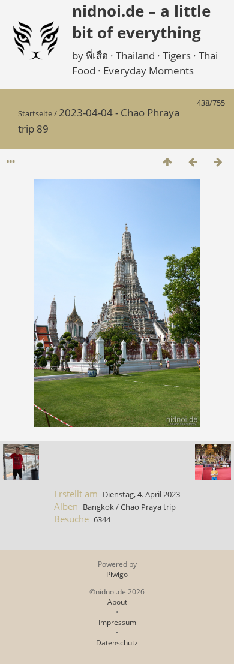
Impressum (117, 622)
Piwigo (117, 574)
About (117, 602)
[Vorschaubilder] (167, 162)
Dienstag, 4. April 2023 (141, 494)
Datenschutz (117, 643)
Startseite (35, 113)
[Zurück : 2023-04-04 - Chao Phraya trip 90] (192, 162)
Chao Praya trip (148, 506)
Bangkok (98, 506)
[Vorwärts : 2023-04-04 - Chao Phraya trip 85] (217, 162)
